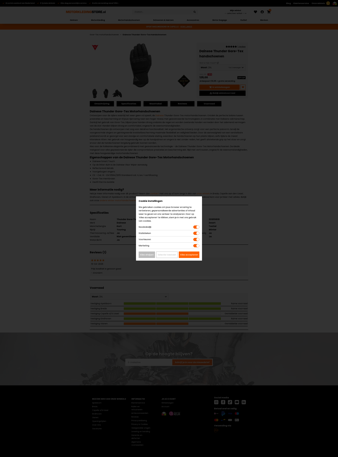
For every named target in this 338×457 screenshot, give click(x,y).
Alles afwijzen (147, 254)
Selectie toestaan (167, 254)
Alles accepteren (189, 254)
